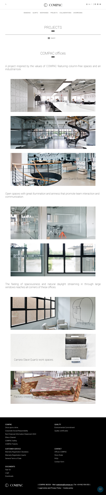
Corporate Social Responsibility (16, 431)
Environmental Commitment (64, 427)
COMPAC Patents (11, 444)
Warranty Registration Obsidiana (16, 452)
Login (7, 473)
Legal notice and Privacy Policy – (51, 488)
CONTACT (58, 449)
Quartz (35, 13)
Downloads (9, 476)
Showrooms (77, 13)
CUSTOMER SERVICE (13, 449)
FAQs (56, 458)
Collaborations (65, 13)
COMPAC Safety (11, 441)
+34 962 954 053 (83, 485)
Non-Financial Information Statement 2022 (20, 434)
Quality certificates (61, 431)
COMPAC (8, 424)
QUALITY (57, 424)
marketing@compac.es (64, 485)
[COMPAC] (53, 5)
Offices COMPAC (60, 452)
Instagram (98, 4)
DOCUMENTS (10, 467)
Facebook (95, 4)
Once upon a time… (12, 427)
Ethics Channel (10, 437)
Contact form (59, 462)
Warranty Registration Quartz (15, 455)
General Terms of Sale (13, 458)
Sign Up (8, 470)
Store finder (58, 455)
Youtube (100, 4)
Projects (54, 13)
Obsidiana (27, 13)
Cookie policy (68, 488)
